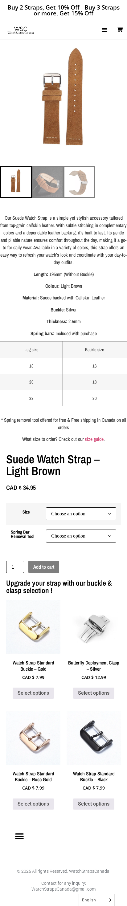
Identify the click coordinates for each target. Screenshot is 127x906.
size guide (94, 439)
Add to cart (43, 566)
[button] (104, 29)
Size (26, 512)
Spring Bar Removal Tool (22, 534)
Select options (33, 693)
